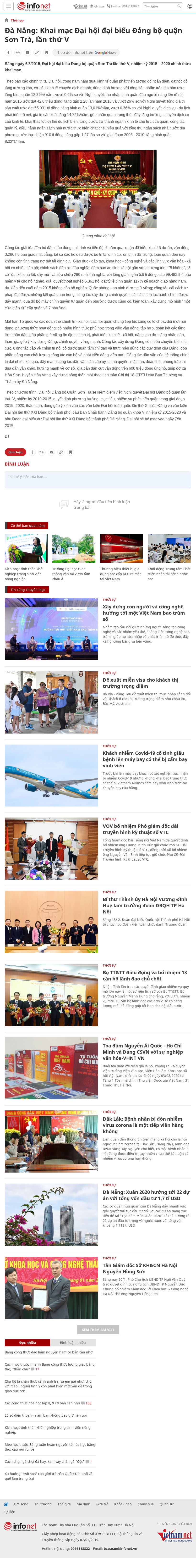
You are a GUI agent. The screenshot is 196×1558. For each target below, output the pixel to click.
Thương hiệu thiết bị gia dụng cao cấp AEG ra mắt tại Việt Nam (120, 574)
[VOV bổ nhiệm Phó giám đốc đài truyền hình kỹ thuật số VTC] (51, 849)
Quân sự (166, 1504)
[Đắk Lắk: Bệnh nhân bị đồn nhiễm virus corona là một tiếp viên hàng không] (51, 1141)
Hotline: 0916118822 (125, 6)
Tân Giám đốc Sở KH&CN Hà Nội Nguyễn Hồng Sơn (140, 1268)
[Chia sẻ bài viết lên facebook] (8, 52)
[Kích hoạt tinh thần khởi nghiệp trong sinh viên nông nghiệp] (26, 548)
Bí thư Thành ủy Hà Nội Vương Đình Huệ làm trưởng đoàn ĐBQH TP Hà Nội (145, 905)
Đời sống (21, 1504)
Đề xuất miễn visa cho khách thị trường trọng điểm (140, 683)
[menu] (9, 6)
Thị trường (43, 1504)
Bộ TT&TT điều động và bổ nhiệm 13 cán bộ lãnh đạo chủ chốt (145, 975)
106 (88, 1403)
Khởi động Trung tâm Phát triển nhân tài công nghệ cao (169, 574)
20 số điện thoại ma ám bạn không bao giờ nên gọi (46, 1415)
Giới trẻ (102, 1504)
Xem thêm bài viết (98, 1329)
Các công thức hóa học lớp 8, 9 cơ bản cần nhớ (42, 1403)
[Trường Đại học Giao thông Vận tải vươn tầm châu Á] (73, 548)
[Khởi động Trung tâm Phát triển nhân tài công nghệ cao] (169, 548)
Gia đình (83, 1504)
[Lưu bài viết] (46, 52)
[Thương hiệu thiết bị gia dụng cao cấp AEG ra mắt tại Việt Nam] (121, 548)
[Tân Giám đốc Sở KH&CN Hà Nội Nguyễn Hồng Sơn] (51, 1288)
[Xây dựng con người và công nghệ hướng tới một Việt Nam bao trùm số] (51, 629)
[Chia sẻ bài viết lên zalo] (18, 52)
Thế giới (64, 1504)
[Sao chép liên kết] (37, 52)
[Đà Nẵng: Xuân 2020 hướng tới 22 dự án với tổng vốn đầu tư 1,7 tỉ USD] (51, 1215)
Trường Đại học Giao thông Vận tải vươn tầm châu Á (71, 574)
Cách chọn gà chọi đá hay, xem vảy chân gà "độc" (45, 1461)
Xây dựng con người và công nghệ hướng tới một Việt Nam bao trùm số (144, 612)
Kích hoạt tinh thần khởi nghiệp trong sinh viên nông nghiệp (24, 574)
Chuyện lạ (146, 1504)
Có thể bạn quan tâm (28, 525)
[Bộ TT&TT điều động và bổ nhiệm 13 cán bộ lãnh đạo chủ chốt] (51, 995)
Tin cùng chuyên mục (28, 589)
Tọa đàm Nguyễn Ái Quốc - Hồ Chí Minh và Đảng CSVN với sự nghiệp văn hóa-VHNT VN (143, 1051)
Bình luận (15, 452)
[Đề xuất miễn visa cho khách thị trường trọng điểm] (51, 702)
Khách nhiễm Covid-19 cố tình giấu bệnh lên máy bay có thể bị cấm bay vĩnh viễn (145, 759)
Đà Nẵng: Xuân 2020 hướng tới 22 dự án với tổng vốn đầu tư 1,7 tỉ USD (146, 1195)
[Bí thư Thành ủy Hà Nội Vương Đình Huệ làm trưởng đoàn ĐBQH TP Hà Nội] (51, 922)
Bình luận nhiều (73, 1342)
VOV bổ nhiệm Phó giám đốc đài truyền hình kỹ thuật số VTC (140, 829)
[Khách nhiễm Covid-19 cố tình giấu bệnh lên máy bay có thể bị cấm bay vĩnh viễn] (51, 776)
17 (36, 1369)
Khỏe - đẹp (123, 1504)
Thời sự (17, 20)
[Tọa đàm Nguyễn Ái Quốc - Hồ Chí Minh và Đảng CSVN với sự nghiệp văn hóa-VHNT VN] (51, 1068)
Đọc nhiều (27, 1342)
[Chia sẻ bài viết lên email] (27, 52)
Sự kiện (9, 1511)
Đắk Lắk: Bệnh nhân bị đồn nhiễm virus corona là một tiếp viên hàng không (143, 1125)
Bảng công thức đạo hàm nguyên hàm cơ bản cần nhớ (49, 1352)
